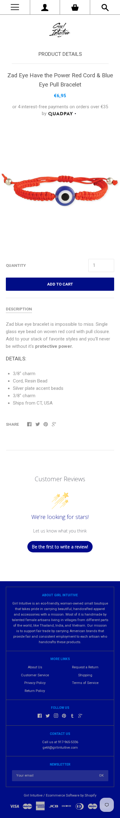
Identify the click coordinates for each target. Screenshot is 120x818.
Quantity (16, 265)
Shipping (85, 675)
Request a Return (85, 667)
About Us (35, 667)
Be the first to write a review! (60, 547)
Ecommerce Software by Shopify (71, 795)
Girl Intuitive (33, 795)
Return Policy (35, 691)
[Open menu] (15, 7)
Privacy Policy (35, 683)
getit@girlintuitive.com (60, 748)
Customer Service (35, 675)
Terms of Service (85, 683)
